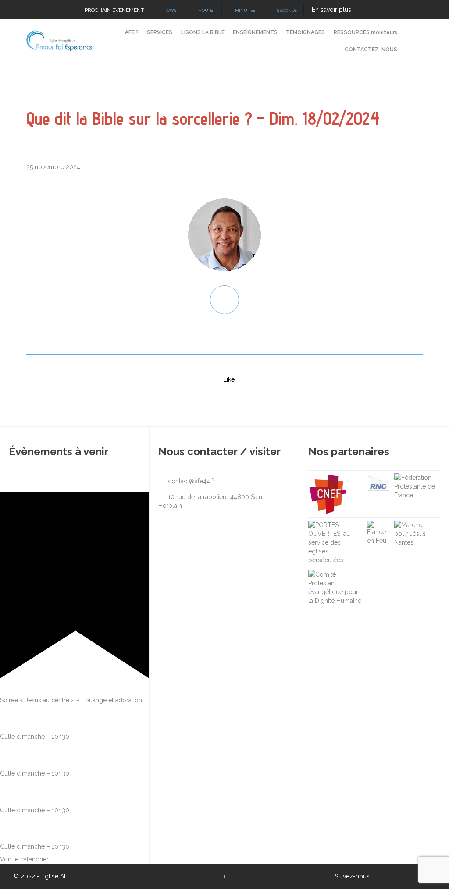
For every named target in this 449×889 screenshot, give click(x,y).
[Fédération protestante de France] (415, 486)
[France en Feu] (378, 533)
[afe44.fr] (59, 40)
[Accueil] (112, 33)
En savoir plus (331, 9)
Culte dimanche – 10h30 (34, 736)
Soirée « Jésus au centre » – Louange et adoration (71, 700)
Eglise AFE (56, 876)
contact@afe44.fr (186, 481)
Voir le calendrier (24, 859)
